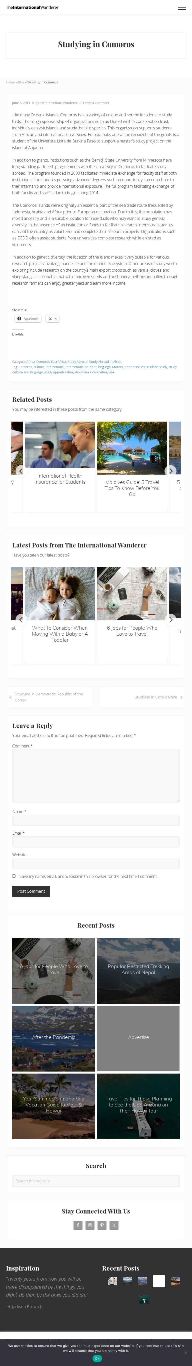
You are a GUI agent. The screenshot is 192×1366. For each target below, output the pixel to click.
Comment (22, 746)
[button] (182, 7)
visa (111, 372)
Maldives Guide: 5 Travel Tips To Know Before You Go (132, 488)
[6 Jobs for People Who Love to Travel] (132, 593)
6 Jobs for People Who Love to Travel (132, 631)
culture (39, 367)
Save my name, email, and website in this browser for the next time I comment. (89, 876)
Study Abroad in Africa (105, 361)
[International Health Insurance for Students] (60, 445)
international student (81, 367)
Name (19, 811)
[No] (185, 1352)
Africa (30, 361)
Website (19, 854)
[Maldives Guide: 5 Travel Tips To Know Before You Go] (132, 448)
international (55, 367)
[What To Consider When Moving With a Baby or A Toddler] (60, 593)
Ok (97, 1358)
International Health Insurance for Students (60, 479)
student (152, 367)
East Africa (58, 361)
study (163, 367)
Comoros (43, 361)
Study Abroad (78, 361)
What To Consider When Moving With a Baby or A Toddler (60, 634)
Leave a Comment (96, 102)
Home (10, 82)
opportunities (134, 367)
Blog (21, 82)
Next (170, 471)
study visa (82, 372)
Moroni (117, 367)
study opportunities (58, 372)
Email (18, 833)
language (104, 367)
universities (98, 372)
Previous (22, 471)
